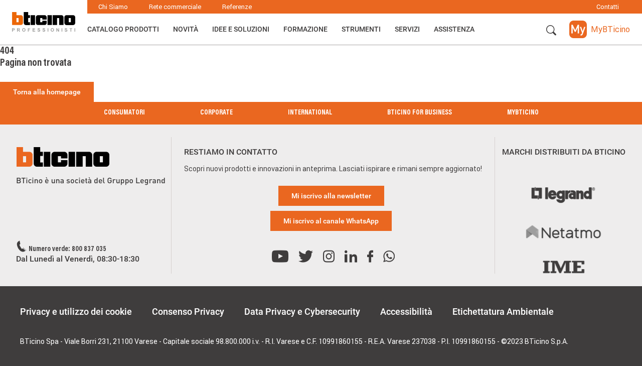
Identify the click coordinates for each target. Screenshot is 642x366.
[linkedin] (351, 257)
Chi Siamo (113, 7)
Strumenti (361, 29)
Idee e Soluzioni (240, 29)
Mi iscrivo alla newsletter (331, 196)
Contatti (607, 7)
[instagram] (329, 257)
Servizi (407, 29)
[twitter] (305, 257)
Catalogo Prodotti (123, 29)
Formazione (305, 29)
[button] (551, 30)
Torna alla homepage (47, 92)
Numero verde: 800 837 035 (67, 249)
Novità (185, 29)
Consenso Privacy (188, 311)
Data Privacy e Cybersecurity (302, 311)
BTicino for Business (419, 112)
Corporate (216, 112)
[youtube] (280, 257)
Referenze (237, 7)
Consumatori (124, 112)
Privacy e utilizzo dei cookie (76, 311)
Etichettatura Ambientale (503, 311)
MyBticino (523, 112)
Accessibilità (406, 311)
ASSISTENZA (454, 29)
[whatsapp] (389, 257)
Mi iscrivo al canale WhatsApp (331, 221)
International (310, 112)
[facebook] (370, 257)
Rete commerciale (175, 7)
